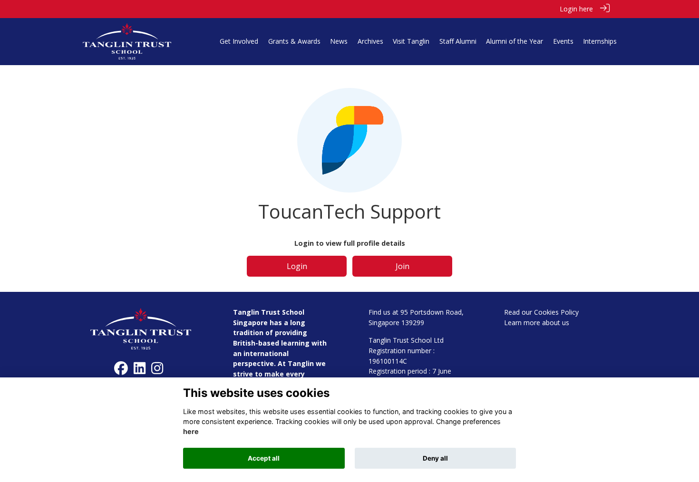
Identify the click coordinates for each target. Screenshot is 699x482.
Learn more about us (536, 322)
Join (402, 266)
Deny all (435, 458)
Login (297, 266)
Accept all (264, 458)
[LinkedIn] (140, 370)
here (191, 432)
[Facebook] (121, 370)
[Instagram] (157, 370)
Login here (576, 8)
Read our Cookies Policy (541, 312)
